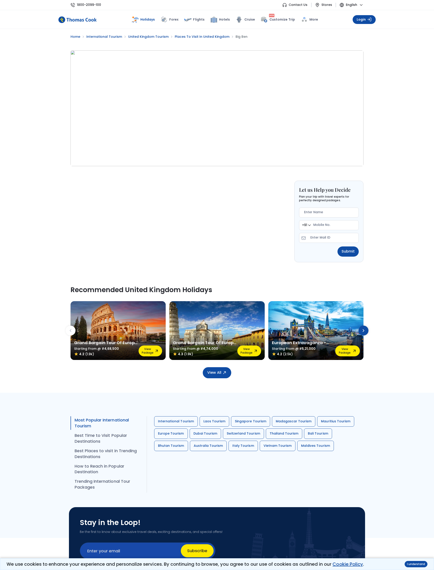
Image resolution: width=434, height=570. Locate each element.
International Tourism (176, 421)
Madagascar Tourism (294, 421)
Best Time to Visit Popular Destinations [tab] (101, 438)
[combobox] (306, 225)
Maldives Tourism (315, 445)
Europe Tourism (171, 433)
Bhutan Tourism (171, 445)
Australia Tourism (208, 445)
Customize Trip (282, 19)
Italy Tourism (243, 445)
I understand (416, 564)
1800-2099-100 (89, 5)
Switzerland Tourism (243, 433)
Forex (174, 19)
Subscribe (197, 550)
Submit (348, 251)
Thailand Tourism (284, 433)
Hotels (224, 19)
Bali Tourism (318, 433)
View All (214, 372)
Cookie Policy (348, 564)
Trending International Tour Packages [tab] (102, 484)
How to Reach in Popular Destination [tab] (99, 469)
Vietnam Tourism (278, 445)
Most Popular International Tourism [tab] (102, 423)
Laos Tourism (214, 421)
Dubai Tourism (205, 433)
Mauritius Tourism (335, 421)
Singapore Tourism (250, 421)
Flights (198, 19)
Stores (326, 5)
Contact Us (298, 5)
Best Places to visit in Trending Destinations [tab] (106, 453)
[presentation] (70, 331)
